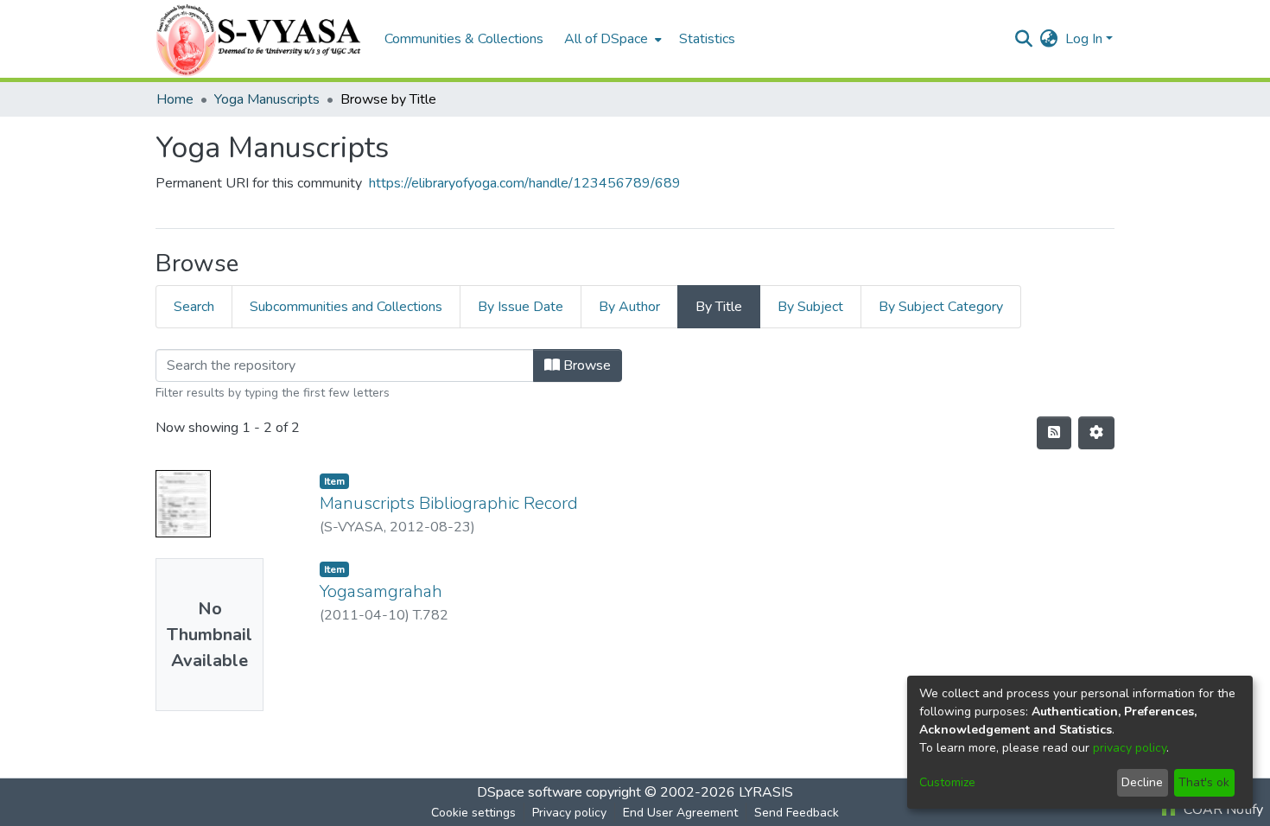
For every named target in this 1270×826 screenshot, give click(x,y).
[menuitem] (611, 39)
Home (175, 99)
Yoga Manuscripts (267, 99)
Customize (947, 782)
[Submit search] (1024, 39)
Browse (585, 365)
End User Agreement (680, 812)
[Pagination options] (1096, 432)
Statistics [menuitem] (707, 38)
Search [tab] (194, 306)
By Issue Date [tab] (520, 306)
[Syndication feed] (1054, 432)
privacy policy (1129, 748)
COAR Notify (1221, 809)
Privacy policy (569, 812)
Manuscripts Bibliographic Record (449, 503)
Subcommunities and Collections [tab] (346, 306)
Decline (1142, 782)
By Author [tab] (629, 306)
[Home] (261, 39)
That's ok (1203, 782)
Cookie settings (473, 812)
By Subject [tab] (810, 306)
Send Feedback (796, 812)
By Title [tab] (718, 306)
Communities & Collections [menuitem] (463, 38)
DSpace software (529, 792)
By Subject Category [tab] (941, 306)
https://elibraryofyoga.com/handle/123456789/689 (525, 183)
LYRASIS (766, 792)
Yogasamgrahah (381, 591)
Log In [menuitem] (1083, 38)
